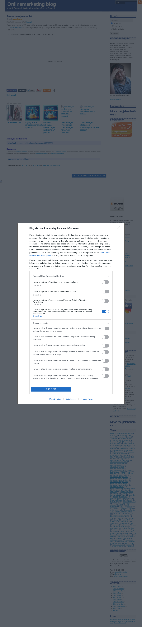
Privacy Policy (87, 399)
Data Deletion (55, 399)
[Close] (119, 228)
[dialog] (71, 313)
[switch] (105, 282)
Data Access (71, 399)
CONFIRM (51, 389)
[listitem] (71, 276)
